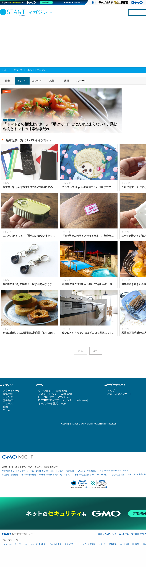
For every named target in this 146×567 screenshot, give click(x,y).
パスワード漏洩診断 (66, 471)
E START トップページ (11, 70)
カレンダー (9, 397)
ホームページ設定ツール (52, 403)
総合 (7, 80)
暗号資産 (136, 544)
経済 (66, 80)
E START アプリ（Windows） (55, 397)
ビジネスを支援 (55, 544)
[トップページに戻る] (13, 12)
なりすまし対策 (118, 475)
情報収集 (112, 544)
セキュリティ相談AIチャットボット (114, 471)
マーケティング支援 (87, 544)
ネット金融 (124, 544)
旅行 (51, 80)
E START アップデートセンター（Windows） (63, 400)
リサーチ (102, 544)
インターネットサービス (11, 544)
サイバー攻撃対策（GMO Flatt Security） (91, 475)
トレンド (30, 70)
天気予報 (8, 393)
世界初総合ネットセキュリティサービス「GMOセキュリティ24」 (28, 471)
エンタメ (37, 80)
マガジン (41, 70)
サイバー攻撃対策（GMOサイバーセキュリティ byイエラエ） (46, 475)
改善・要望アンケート (119, 393)
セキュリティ (70, 544)
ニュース (8, 403)
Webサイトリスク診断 (87, 471)
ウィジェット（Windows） (53, 390)
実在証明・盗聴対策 (10, 475)
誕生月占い (9, 400)
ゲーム (6, 409)
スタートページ (11, 390)
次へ (95, 350)
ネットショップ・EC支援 (35, 544)
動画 (5, 406)
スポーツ (81, 80)
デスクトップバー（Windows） (55, 393)
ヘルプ (111, 390)
